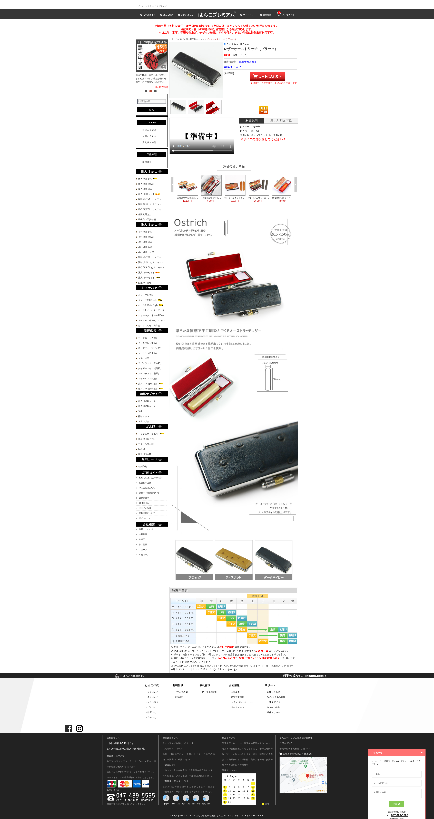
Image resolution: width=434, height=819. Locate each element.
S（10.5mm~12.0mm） (238, 44)
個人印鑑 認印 (145, 189)
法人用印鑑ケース (147, 406)
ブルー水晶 (143, 358)
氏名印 (141, 449)
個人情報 (143, 544)
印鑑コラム (144, 555)
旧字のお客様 (145, 508)
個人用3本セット (146, 194)
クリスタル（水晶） (148, 343)
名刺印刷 (142, 466)
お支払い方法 (145, 483)
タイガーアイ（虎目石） (150, 368)
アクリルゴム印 (146, 444)
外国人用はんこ (146, 214)
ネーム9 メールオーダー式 (151, 310)
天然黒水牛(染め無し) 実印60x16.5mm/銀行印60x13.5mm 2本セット (234, 199)
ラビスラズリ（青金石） (150, 363)
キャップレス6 (145, 295)
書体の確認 (144, 498)
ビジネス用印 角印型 (149, 325)
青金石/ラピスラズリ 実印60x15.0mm (211, 199)
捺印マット (143, 416)
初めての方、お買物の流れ (151, 477)
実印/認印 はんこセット (151, 204)
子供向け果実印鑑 (147, 219)
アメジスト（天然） (148, 338)
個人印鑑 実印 (145, 179)
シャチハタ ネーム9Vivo (151, 315)
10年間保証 (144, 503)
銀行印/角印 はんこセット (151, 267)
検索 (152, 109)
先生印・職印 (144, 282)
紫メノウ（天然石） (148, 383)
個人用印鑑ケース (147, 401)
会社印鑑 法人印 (146, 252)
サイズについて (146, 518)
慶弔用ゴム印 (144, 454)
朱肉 (140, 411)
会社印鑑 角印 (145, 247)
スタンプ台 (143, 421)
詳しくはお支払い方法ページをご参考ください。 (131, 772)
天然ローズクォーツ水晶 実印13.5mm (187, 199)
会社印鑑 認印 (145, 242)
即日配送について (232, 67)
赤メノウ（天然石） (148, 388)
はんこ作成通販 (177, 39)
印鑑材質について (147, 513)
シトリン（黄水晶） (148, 353)
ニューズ (143, 549)
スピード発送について (149, 493)
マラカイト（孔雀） (148, 378)
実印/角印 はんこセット (151, 262)
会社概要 (143, 534)
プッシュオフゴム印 (148, 434)
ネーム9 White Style (148, 305)
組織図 (142, 539)
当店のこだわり (146, 529)
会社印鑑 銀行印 (146, 237)
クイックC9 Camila (148, 300)
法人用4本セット (146, 277)
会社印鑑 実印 (145, 232)
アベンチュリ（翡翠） (149, 373)
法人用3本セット (146, 272)
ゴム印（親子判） (147, 439)
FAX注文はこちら (147, 488)
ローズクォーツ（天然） (150, 348)
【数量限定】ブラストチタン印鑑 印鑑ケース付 (258, 199)
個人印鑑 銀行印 (146, 184)
